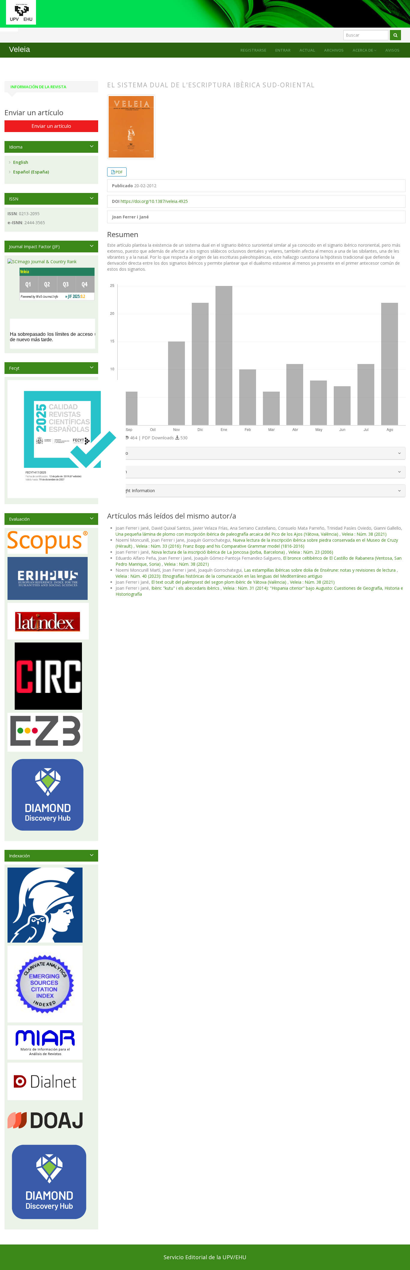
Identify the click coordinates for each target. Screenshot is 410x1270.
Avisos (392, 50)
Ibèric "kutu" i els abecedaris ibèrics (186, 588)
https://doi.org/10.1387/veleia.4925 (154, 201)
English (20, 162)
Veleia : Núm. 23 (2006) (310, 552)
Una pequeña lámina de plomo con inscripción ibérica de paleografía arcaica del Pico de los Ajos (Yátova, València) (227, 534)
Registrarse (253, 50)
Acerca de (363, 50)
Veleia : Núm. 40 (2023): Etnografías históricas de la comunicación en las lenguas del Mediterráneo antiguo (219, 576)
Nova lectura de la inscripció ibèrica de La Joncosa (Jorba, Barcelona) (218, 552)
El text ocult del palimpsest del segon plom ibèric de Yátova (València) (219, 582)
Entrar (283, 50)
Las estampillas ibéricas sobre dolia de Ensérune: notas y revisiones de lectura (320, 570)
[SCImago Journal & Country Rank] (42, 261)
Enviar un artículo (51, 126)
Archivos (334, 50)
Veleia (19, 49)
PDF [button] (119, 172)
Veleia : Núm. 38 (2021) (364, 534)
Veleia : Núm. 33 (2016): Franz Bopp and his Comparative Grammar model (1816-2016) (220, 546)
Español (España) (30, 172)
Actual (307, 50)
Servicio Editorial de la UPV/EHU (205, 1257)
